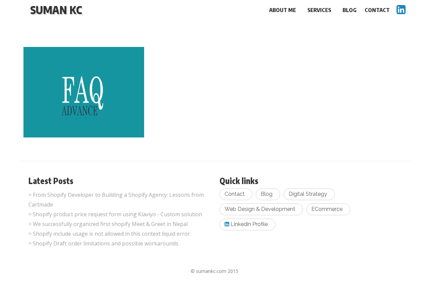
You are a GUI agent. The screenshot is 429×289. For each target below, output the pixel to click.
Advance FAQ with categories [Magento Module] (76, 102)
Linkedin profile (248, 224)
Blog (350, 10)
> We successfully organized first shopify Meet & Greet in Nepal (108, 224)
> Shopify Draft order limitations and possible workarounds (103, 243)
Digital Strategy (308, 194)
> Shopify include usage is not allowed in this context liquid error (109, 233)
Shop (54, 122)
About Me (282, 10)
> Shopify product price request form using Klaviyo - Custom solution (115, 214)
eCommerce (327, 209)
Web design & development (260, 209)
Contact (377, 10)
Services (319, 10)
